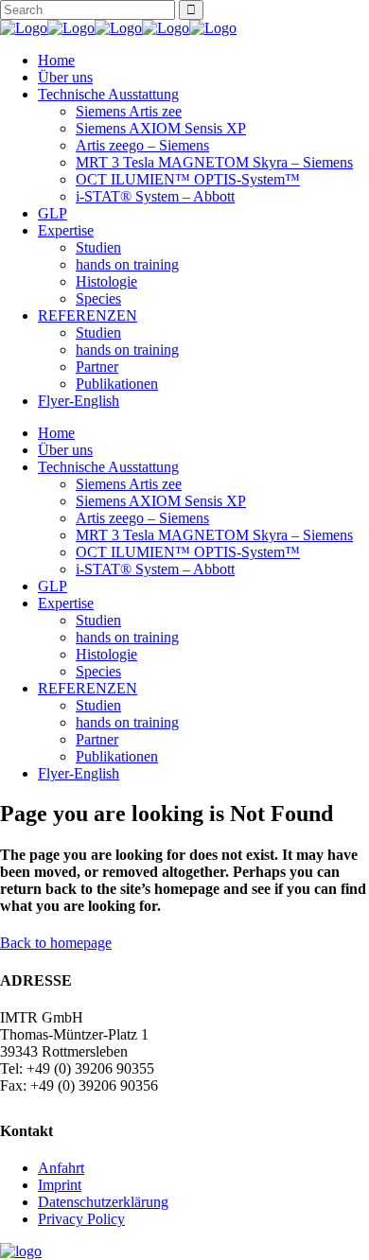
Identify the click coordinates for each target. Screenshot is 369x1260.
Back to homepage (56, 943)
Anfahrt (61, 1168)
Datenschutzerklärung (103, 1202)
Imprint (59, 1185)
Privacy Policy (81, 1219)
